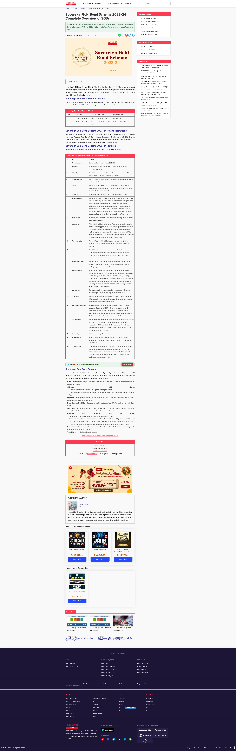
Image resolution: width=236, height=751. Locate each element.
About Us (122, 698)
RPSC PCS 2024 (142, 669)
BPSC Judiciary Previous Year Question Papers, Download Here (155, 98)
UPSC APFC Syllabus (108, 676)
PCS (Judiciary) (111, 3)
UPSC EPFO (105, 663)
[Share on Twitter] (133, 35)
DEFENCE (95, 711)
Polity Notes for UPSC (147, 46)
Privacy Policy (229, 748)
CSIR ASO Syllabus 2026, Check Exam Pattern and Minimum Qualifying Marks (154, 66)
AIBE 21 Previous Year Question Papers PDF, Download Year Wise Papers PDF (154, 93)
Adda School (105, 684)
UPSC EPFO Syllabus (108, 666)
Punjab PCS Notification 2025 (149, 31)
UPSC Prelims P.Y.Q (71, 666)
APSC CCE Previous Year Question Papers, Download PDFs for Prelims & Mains (153, 82)
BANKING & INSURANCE (100, 698)
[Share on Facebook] (129, 35)
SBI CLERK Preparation (72, 701)
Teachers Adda (88, 684)
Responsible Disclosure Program (182, 748)
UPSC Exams (86, 3)
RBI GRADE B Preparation (73, 716)
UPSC (94, 716)
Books (148, 711)
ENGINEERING (97, 714)
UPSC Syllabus (70, 663)
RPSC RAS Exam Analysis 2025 (150, 21)
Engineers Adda (142, 684)
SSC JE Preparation (71, 707)
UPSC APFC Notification (108, 672)
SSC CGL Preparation (72, 711)
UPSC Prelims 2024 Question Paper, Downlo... (122, 629)
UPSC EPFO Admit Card (108, 669)
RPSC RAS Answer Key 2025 (149, 24)
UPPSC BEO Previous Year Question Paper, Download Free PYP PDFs (153, 72)
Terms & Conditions (217, 748)
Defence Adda (123, 684)
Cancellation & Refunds (201, 748)
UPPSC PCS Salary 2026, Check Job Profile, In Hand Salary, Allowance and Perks (154, 114)
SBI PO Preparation (71, 698)
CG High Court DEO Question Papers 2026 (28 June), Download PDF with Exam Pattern (154, 88)
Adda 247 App (92, 454)
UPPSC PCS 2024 (143, 663)
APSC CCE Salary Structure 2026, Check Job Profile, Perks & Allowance (154, 104)
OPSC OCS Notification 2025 (149, 34)
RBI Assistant (69, 714)
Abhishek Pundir (72, 35)
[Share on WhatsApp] (119, 35)
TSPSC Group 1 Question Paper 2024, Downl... (77, 629)
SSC (93, 701)
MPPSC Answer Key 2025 (148, 18)
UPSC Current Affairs (79, 8)
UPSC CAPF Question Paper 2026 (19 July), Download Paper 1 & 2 (154, 77)
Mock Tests (149, 698)
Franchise (122, 711)
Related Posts (70, 612)
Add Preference (127, 364)
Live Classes (150, 701)
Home (67, 8)
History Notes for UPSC (148, 50)
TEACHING (95, 707)
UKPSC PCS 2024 (143, 672)
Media (121, 704)
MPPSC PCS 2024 (143, 666)
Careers (127, 707)
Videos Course (150, 704)
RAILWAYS (95, 704)
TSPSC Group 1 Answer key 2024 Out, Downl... (100, 629)
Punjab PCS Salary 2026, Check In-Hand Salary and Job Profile (155, 109)
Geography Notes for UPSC (149, 53)
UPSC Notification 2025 (147, 28)
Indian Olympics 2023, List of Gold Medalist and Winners (100, 436)
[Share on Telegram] (123, 35)
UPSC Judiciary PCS (100, 451)
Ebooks (148, 707)
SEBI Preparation (70, 704)
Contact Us (122, 701)
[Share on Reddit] (126, 35)
